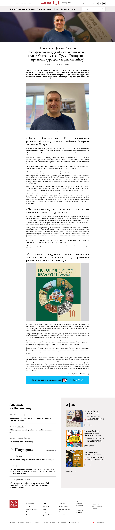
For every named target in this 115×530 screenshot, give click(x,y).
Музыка (49, 9)
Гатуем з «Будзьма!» (65, 509)
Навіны (12, 9)
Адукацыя (66, 64)
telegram (30, 522)
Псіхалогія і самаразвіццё (79, 504)
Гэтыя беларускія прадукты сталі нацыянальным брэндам (32, 459)
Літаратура (41, 9)
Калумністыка (21, 9)
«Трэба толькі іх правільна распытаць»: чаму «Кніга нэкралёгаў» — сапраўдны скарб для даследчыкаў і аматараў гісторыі (30, 485)
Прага (86, 425)
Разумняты (62, 503)
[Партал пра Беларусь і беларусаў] (55, 3)
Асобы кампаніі (95, 504)
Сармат (61, 501)
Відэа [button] (56, 9)
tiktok (37, 522)
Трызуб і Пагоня (47, 515)
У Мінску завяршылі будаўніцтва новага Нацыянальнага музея (31, 431)
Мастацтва (27, 438)
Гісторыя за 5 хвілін (31, 509)
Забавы (61, 512)
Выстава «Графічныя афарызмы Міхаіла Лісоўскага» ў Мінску (93, 433)
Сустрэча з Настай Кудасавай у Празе (91, 412)
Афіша (72, 9)
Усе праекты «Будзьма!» (97, 506)
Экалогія (78, 508)
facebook (13, 522)
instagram (22, 522)
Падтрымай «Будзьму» (26, 3)
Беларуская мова (64, 506)
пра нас (16, 3)
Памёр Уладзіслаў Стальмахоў (21, 441)
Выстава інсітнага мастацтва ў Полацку (92, 453)
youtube (53, 522)
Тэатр (44, 509)
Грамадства (59, 64)
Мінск (86, 445)
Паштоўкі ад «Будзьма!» (79, 511)
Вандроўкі (65, 9)
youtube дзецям (63, 522)
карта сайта (94, 508)
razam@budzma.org (75, 522)
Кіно (44, 501)
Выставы (92, 445)
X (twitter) (45, 522)
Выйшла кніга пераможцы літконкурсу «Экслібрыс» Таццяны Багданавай (30, 419)
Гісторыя (31, 9)
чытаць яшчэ (50, 409)
